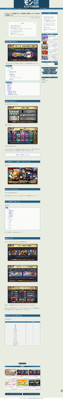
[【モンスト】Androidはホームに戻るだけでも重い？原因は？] (49, 52)
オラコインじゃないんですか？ (16, 30)
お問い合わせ (15, 8)
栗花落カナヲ (9, 86)
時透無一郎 (10, 91)
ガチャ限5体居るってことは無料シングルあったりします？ (21, 28)
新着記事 (10, 8)
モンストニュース (53, 69)
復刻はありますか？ (14, 33)
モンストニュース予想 (53, 73)
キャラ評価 (46, 69)
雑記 (56, 72)
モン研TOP (6, 8)
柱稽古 (11, 67)
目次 (23, 23)
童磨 (14, 74)
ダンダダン (28, 149)
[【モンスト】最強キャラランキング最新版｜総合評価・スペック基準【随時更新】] (49, 58)
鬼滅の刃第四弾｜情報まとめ (16, 25)
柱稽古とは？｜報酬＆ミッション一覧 (22, 154)
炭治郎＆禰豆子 (11, 94)
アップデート (46, 73)
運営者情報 (19, 8)
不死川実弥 (9, 88)
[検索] (41, 8)
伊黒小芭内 (9, 89)
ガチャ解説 (51, 72)
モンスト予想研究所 (29, 398)
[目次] (62, 391)
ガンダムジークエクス (9, 149)
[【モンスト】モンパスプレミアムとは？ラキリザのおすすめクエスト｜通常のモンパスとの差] (49, 42)
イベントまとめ (23, 363)
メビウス (10, 219)
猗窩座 (15, 71)
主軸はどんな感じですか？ (15, 27)
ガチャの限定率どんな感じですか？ (17, 31)
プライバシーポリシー (25, 8)
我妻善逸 (8, 85)
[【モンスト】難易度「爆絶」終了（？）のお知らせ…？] (49, 47)
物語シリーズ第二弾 (21, 149)
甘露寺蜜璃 (10, 92)
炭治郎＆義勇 (11, 210)
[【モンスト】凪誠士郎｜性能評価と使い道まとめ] (49, 37)
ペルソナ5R (16, 149)
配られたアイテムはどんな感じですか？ (18, 34)
